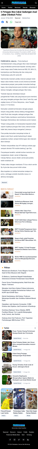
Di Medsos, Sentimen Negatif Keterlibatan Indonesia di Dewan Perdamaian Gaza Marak (18, 278)
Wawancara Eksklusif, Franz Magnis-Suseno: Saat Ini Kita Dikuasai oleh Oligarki (18, 272)
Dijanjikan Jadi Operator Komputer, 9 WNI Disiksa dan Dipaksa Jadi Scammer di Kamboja (18, 305)
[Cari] (36, 3)
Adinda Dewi (26, 18)
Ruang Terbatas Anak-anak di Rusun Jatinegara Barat (23, 366)
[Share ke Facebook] (2, 22)
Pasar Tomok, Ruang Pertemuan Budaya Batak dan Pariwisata (24, 332)
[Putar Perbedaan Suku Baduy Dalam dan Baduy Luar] (19, 398)
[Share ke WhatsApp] (11, 22)
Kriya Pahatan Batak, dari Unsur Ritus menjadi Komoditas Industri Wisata (24, 344)
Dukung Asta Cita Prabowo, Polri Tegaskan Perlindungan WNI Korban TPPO (17, 319)
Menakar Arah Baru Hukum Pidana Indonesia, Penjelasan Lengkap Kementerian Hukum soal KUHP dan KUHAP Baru (18, 290)
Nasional (17, 7)
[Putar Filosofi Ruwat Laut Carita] (7, 398)
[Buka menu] (2, 3)
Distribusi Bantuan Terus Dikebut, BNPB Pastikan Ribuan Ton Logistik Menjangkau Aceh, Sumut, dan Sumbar (17, 312)
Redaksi (31, 432)
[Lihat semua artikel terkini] (35, 328)
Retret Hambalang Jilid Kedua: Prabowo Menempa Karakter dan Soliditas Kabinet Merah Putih (19, 298)
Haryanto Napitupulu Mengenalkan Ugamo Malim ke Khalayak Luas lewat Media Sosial (24, 378)
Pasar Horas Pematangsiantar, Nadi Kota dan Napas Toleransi (18, 283)
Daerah (25, 7)
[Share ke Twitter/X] (7, 22)
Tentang (29, 435)
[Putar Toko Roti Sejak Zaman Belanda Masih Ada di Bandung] (32, 398)
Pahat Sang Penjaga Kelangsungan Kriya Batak (22, 354)
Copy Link (18, 22)
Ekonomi (32, 7)
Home (3, 7)
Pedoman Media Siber (13, 435)
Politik (25, 432)
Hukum (19, 432)
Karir (23, 435)
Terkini (10, 7)
